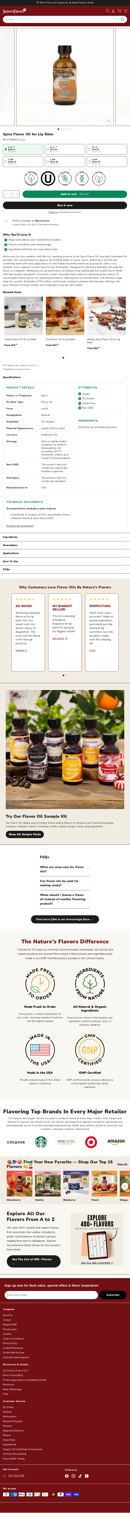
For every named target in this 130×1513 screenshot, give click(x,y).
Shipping (53, 212)
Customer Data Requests (16, 1357)
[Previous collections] (5, 1186)
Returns (7, 1435)
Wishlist (7, 1412)
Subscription (9, 1416)
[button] (119, 11)
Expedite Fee (9, 1444)
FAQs (6, 569)
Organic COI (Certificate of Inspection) (22, 1449)
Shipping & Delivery (13, 1430)
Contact (7, 1320)
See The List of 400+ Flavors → (32, 1261)
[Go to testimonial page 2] (66, 675)
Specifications (11, 377)
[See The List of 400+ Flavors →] (97, 1239)
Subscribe (113, 1295)
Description (10, 545)
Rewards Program (12, 1421)
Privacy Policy (10, 1343)
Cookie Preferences (13, 1348)
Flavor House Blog (13, 1375)
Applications (11, 553)
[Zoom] (109, 121)
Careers (7, 1334)
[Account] (113, 11)
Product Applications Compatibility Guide (24, 1380)
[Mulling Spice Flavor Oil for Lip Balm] (106, 316)
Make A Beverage (12, 1389)
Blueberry (69, 1200)
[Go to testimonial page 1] (63, 675)
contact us (32, 365)
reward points (23, 369)
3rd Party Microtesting (14, 1454)
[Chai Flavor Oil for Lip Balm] (65, 316)
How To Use (10, 561)
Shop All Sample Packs (25, 834)
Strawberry (14, 1200)
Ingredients (10, 537)
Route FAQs (9, 1440)
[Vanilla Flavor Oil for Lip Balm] (23, 316)
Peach (95, 1200)
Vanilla (39, 1200)
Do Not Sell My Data (13, 1352)
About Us (8, 1315)
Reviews (7, 1425)
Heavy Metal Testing (14, 1458)
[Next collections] (125, 1186)
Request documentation (19, 526)
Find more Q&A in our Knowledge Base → (65, 919)
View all (122, 1164)
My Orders (8, 1407)
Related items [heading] (12, 292)
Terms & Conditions (13, 1338)
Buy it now (65, 205)
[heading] (15, 10)
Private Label (10, 1329)
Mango (124, 1200)
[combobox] (65, 19)
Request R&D (10, 1324)
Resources (8, 1384)
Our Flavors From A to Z (15, 1370)
